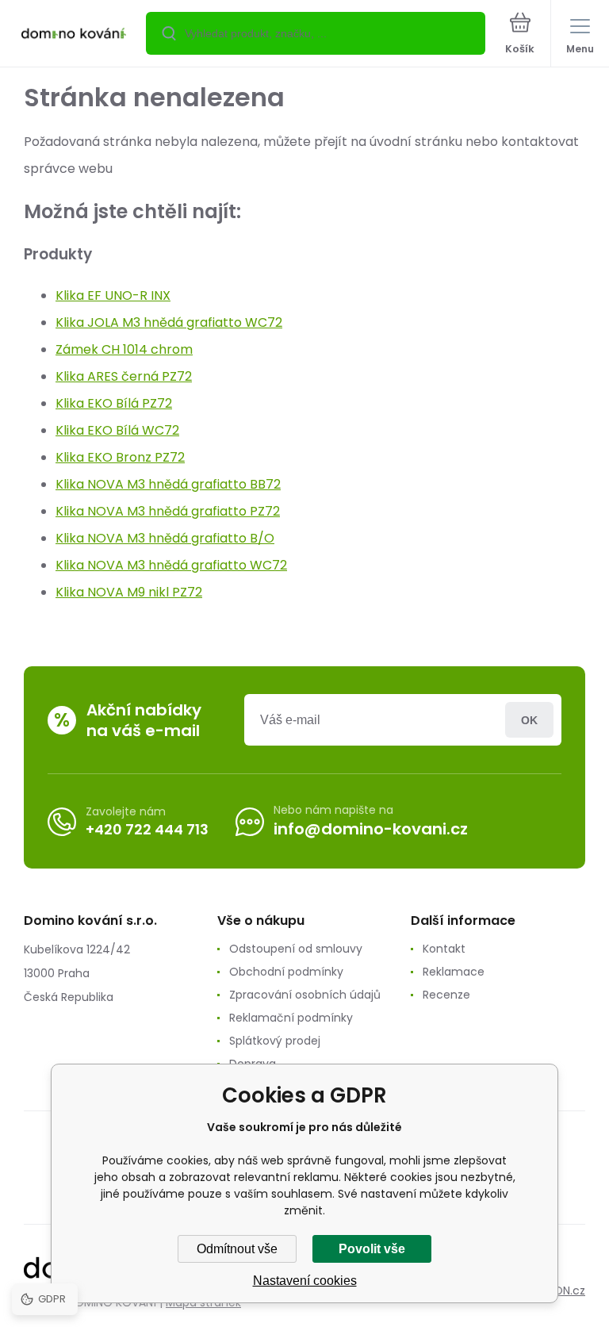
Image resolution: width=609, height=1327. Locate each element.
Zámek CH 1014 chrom (124, 349)
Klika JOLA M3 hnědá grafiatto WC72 (169, 322)
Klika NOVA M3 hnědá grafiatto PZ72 (168, 511)
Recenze (446, 995)
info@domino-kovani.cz (371, 829)
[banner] (73, 34)
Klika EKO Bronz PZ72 (120, 457)
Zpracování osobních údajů (305, 995)
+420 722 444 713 (147, 829)
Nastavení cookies (305, 1280)
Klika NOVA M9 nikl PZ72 (129, 592)
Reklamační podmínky (291, 1018)
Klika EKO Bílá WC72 (117, 430)
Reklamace (454, 972)
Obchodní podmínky (286, 972)
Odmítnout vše (237, 1249)
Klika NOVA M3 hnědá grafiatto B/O (165, 538)
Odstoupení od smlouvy (295, 949)
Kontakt (444, 949)
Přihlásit (529, 720)
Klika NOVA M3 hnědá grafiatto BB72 (168, 484)
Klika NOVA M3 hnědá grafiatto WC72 (171, 565)
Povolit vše (372, 1249)
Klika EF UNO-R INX (113, 295)
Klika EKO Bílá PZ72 (114, 403)
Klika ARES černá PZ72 (124, 376)
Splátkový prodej (274, 1041)
